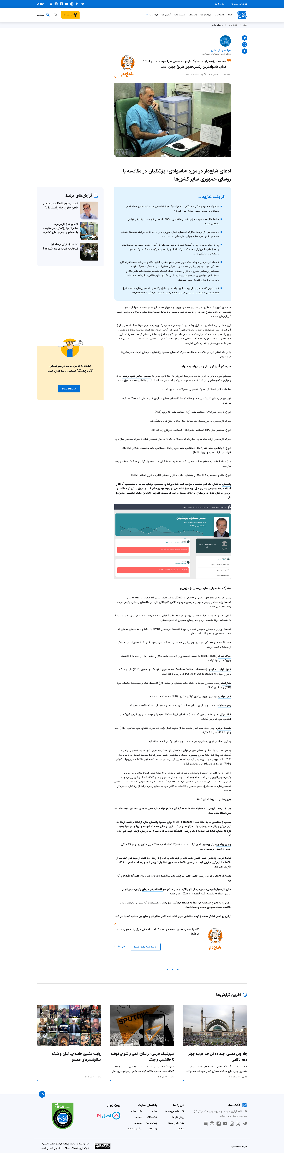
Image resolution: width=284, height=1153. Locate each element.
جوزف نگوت (224, 656)
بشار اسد (226, 683)
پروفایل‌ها (205, 15)
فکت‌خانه (219, 15)
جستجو (138, 1123)
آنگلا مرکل (225, 714)
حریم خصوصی (239, 1146)
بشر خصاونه (224, 705)
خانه (230, 15)
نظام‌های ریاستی (205, 598)
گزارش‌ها (166, 15)
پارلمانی (190, 598)
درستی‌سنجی (217, 25)
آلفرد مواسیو (224, 696)
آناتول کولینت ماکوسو (220, 669)
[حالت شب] (55, 15)
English (40, 4)
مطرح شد (207, 312)
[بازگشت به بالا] (42, 1094)
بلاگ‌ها (138, 1117)
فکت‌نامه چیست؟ (239, 4)
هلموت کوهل (224, 728)
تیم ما (181, 1129)
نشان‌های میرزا (176, 1123)
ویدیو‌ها (193, 15)
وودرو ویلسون (196, 755)
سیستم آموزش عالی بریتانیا (136, 376)
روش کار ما (220, 4)
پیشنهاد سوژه (135, 1129)
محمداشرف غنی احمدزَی (218, 642)
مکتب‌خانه (179, 15)
